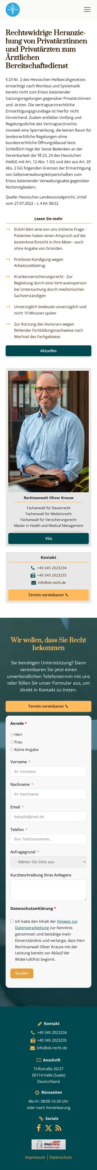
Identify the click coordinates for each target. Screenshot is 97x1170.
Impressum (35, 1157)
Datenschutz (60, 1157)
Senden (21, 973)
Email (15, 807)
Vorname (18, 761)
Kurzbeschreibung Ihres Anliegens (40, 875)
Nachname (20, 784)
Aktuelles (48, 350)
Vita (48, 538)
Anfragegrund (22, 852)
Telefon (17, 829)
